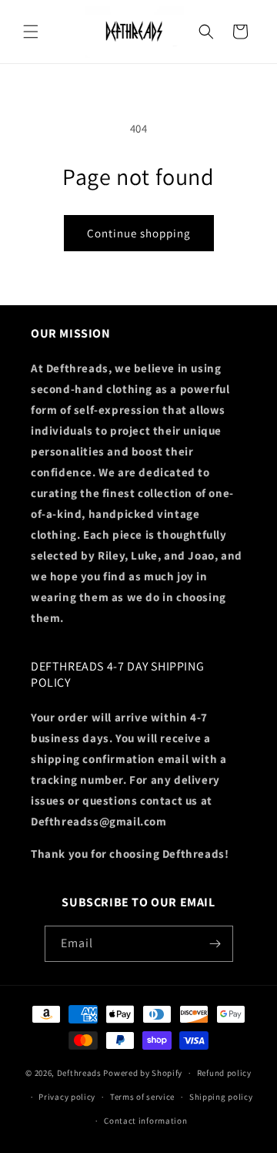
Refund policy (224, 1072)
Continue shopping (139, 233)
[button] (31, 32)
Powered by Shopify (142, 1072)
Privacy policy (66, 1096)
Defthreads (79, 1072)
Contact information (145, 1120)
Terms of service (142, 1096)
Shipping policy (221, 1096)
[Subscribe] (215, 944)
